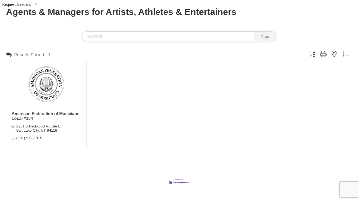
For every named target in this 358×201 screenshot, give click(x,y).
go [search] (267, 36)
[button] (9, 55)
